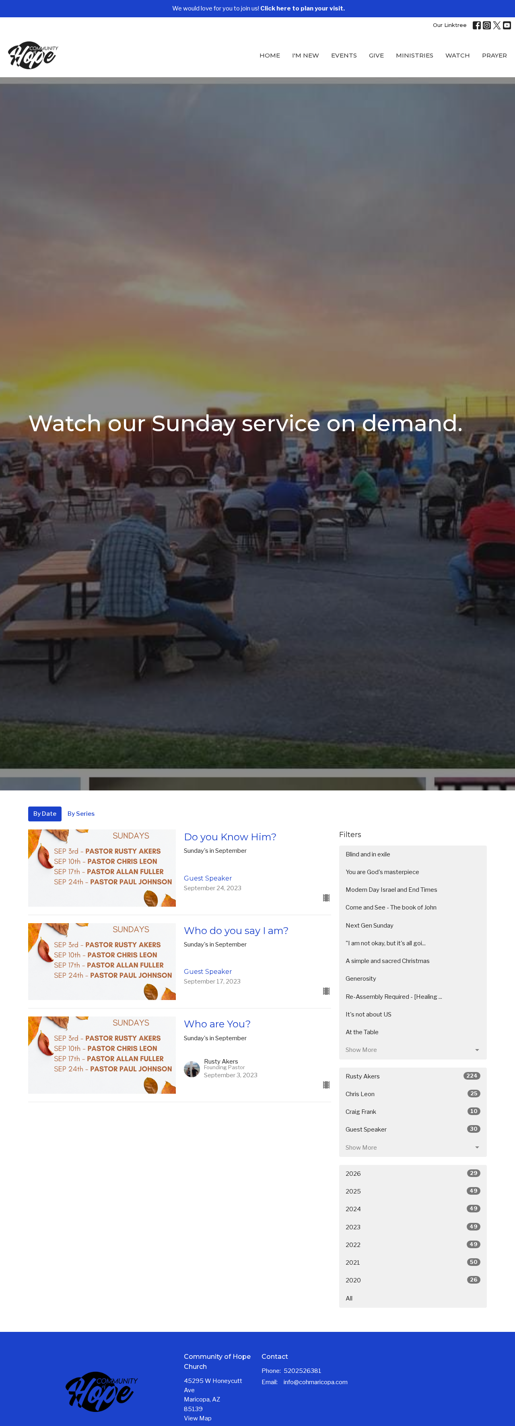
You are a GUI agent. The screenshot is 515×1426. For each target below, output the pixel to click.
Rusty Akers (412, 1076)
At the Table (362, 1032)
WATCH (457, 55)
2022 (412, 1245)
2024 (412, 1209)
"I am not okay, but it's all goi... (386, 943)
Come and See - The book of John (391, 907)
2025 (412, 1191)
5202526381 (302, 1371)
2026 (412, 1173)
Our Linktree (450, 25)
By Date (44, 813)
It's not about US (368, 1014)
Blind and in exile (368, 854)
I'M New (305, 55)
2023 (412, 1227)
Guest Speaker (412, 1129)
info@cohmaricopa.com (316, 1382)
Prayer (494, 55)
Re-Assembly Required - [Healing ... (394, 996)
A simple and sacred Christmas (388, 961)
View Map (198, 1418)
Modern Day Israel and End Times (391, 889)
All (349, 1298)
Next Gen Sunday (369, 925)
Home (270, 55)
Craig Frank (412, 1111)
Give (376, 55)
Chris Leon (412, 1094)
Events (344, 55)
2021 (412, 1262)
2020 (412, 1280)
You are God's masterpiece (382, 872)
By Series (81, 813)
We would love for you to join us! (258, 8)
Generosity (361, 978)
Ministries (414, 55)
